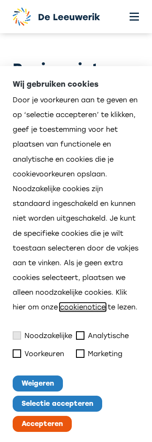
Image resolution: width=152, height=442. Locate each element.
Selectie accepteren (57, 403)
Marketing (105, 354)
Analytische (108, 336)
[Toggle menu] (134, 16)
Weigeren (38, 383)
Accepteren (42, 424)
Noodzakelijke (48, 336)
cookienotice (83, 307)
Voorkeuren (44, 354)
